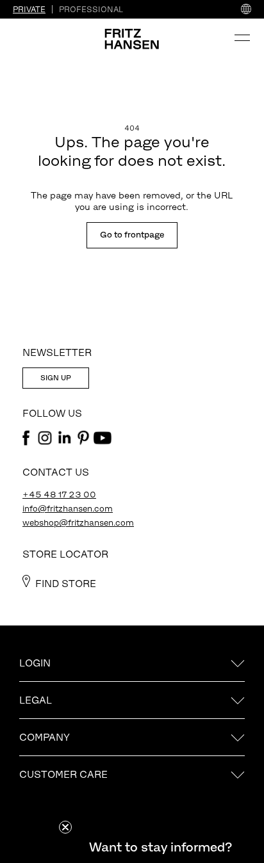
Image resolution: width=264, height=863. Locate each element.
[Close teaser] (65, 827)
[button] (160, 847)
